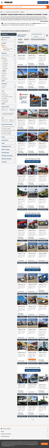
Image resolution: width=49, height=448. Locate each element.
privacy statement (6, 445)
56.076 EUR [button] (31, 260)
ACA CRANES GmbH (22, 154)
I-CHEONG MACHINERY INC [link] (23, 363)
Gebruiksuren (5, 140)
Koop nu (31, 359)
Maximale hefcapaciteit (7, 155)
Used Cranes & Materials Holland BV (24, 89)
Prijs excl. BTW (5, 106)
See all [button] (4, 70)
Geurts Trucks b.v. (43, 130)
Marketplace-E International (33, 363)
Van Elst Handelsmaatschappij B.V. (24, 130)
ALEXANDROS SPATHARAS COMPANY (25, 416)
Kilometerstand (5, 152)
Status (3, 143)
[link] (22, 49)
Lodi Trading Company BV (33, 89)
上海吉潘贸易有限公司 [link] (33, 316)
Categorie (4, 43)
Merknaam (4, 53)
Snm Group (22, 186)
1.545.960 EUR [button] (32, 361)
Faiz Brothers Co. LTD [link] (43, 293)
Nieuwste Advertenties (7, 124)
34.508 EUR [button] (42, 314)
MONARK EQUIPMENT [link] (43, 394)
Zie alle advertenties (24, 101)
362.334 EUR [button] (21, 361)
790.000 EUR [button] (42, 238)
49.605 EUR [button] (42, 414)
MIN (2, 108)
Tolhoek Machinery (22, 66)
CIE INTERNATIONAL (43, 154)
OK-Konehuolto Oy (43, 240)
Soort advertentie (6, 37)
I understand (44, 443)
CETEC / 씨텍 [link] (22, 316)
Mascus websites (7, 428)
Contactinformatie (5, 436)
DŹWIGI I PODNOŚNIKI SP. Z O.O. (34, 240)
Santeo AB (22, 240)
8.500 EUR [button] (20, 64)
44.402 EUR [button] (42, 184)
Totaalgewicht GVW (6, 146)
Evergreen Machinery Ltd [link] (33, 394)
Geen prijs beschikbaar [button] (31, 64)
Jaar (3, 117)
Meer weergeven (44, 21)
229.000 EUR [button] (42, 128)
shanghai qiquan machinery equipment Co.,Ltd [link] (37, 262)
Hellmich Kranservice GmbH (33, 154)
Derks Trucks (32, 66)
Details (3, 137)
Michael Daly (43, 186)
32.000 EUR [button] (42, 337)
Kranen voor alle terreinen (12, 12)
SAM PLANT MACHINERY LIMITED (34, 209)
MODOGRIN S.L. (43, 339)
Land (3, 91)
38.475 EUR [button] (31, 392)
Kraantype (4, 161)
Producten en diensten (6, 433)
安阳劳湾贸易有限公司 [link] (22, 262)
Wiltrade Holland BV (43, 66)
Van (2, 119)
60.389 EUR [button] (31, 314)
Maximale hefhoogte (6, 158)
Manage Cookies (32, 444)
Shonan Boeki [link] (43, 416)
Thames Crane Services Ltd (23, 209)
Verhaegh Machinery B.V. (43, 89)
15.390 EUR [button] (21, 260)
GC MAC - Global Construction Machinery (36, 186)
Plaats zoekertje (43, 2)
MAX (10, 108)
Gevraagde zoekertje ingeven (33, 161)
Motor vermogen (6, 149)
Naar (10, 119)
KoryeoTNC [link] (43, 363)
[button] (9, 34)
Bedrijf (2, 431)
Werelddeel (4, 83)
